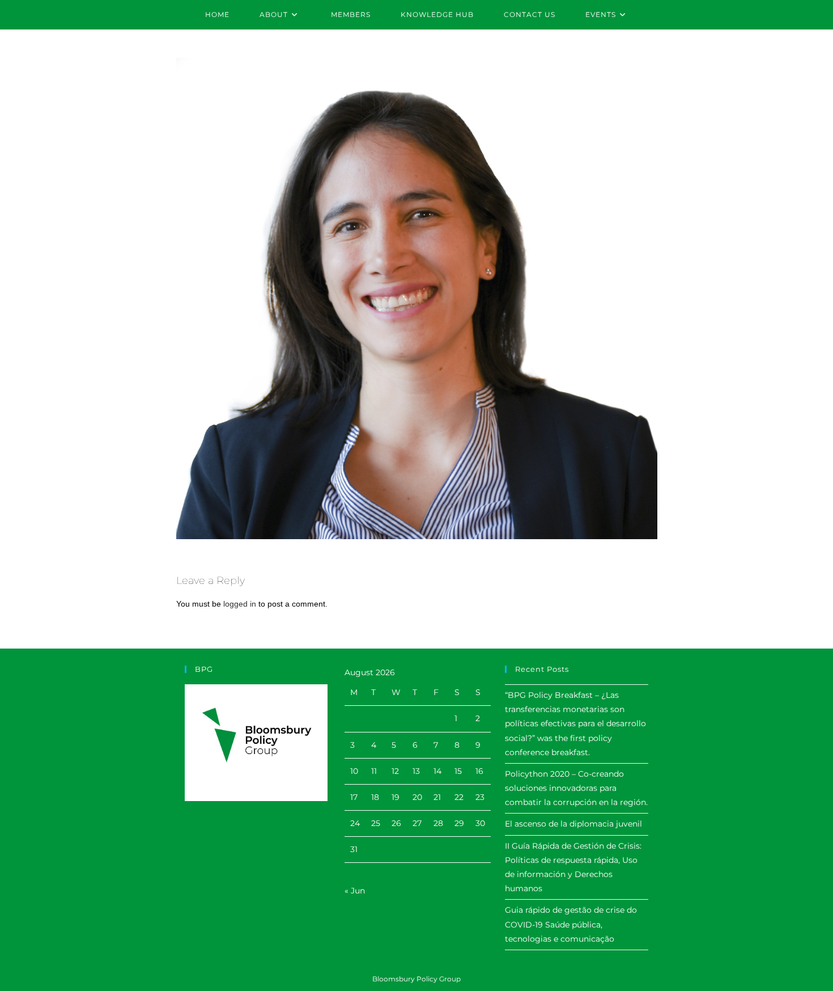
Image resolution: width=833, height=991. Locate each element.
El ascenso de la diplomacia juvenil (573, 824)
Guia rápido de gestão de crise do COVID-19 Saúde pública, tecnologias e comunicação (571, 924)
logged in (239, 603)
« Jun (355, 891)
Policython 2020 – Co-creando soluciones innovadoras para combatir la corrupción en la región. (576, 788)
